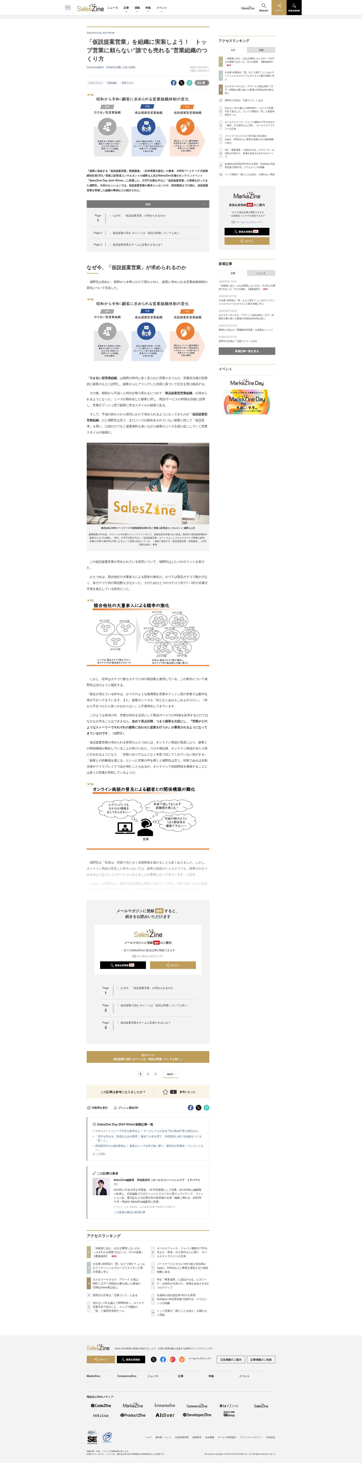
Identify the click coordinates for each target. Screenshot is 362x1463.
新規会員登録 (124, 965)
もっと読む (99, 1153)
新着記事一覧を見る (247, 351)
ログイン (174, 965)
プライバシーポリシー (251, 1437)
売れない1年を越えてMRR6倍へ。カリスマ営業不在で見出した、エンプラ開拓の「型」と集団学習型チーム (118, 1307)
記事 (126, 7)
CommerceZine (127, 1376)
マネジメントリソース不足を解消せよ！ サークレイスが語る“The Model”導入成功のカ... (147, 1131)
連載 (137, 7)
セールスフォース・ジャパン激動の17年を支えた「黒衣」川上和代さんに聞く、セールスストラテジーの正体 (182, 1252)
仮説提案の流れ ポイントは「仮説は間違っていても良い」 (147, 233)
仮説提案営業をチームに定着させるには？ (138, 244)
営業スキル (127, 82)
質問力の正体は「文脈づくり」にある (115, 1295)
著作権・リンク (163, 1437)
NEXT (170, 1074)
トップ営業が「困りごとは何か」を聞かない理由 (250, 174)
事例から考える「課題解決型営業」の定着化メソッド (246, 329)
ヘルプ (148, 1437)
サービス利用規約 (227, 1437)
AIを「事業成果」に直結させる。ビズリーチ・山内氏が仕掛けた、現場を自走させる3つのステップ (183, 1283)
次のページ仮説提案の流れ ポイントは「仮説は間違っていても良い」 (148, 1057)
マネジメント (95, 82)
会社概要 (209, 1437)
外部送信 (270, 1437)
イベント (161, 7)
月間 (261, 50)
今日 (233, 50)
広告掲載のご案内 (231, 1359)
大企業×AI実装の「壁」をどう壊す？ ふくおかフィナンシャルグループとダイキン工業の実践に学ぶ (119, 1267)
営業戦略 (112, 82)
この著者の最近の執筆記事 (129, 1212)
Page (98, 233)
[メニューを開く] (67, 7)
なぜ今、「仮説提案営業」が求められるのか (139, 215)
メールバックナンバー (150, 956)
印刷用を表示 (100, 1107)
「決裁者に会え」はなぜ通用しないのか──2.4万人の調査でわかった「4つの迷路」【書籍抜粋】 (118, 1252)
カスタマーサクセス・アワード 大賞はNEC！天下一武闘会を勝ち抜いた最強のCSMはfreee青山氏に (116, 1283)
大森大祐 (127, 67)
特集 (148, 7)
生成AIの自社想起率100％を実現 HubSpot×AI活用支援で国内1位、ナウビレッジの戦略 (182, 1299)
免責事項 (196, 1437)
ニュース (112, 7)
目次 (148, 204)
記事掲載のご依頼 (261, 1359)
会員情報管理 (182, 1437)
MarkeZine (93, 1376)
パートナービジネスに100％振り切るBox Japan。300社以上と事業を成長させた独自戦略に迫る (182, 1267)
